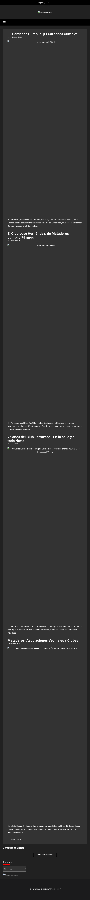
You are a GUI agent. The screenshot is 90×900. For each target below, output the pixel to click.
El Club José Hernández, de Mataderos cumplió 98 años (38, 235)
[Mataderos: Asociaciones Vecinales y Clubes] (45, 821)
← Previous (13, 839)
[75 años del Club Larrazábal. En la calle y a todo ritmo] (45, 621)
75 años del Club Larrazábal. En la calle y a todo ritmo (41, 439)
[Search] (85, 22)
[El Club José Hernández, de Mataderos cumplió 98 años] (45, 418)
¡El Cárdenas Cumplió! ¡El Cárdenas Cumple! (42, 34)
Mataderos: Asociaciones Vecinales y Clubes (43, 640)
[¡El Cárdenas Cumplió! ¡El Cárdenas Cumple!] (45, 214)
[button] (5, 22)
